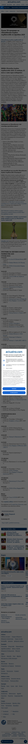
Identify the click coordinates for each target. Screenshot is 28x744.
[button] (14, 368)
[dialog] (14, 372)
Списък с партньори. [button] (17, 376)
